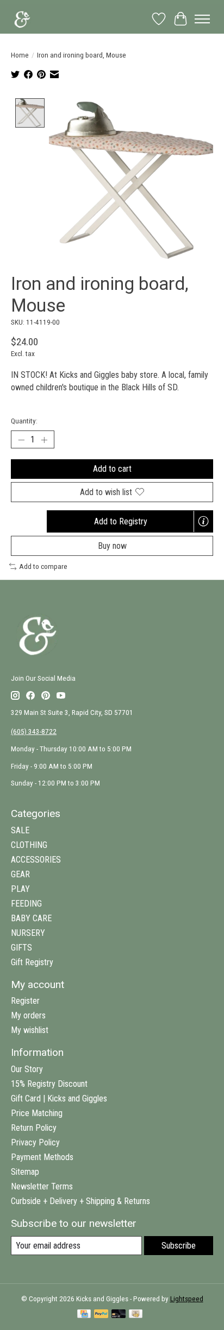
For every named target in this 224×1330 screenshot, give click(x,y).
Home (20, 55)
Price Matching (37, 1113)
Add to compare (43, 566)
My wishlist (29, 1030)
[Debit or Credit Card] (118, 1314)
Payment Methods (42, 1157)
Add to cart (112, 469)
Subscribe (178, 1245)
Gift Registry (32, 962)
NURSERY (28, 933)
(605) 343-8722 (34, 731)
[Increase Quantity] (44, 440)
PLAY (20, 889)
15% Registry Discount (49, 1084)
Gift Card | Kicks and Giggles (59, 1098)
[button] (130, 521)
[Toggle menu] (202, 19)
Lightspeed (186, 1299)
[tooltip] (203, 521)
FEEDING (26, 903)
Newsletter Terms (42, 1186)
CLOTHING (29, 845)
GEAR (20, 874)
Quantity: (24, 421)
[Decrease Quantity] (21, 440)
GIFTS (21, 947)
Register (25, 1001)
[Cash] (135, 1314)
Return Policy (34, 1128)
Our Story (27, 1069)
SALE (20, 830)
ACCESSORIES (36, 859)
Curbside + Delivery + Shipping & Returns (80, 1201)
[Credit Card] (84, 1314)
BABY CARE (31, 918)
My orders (28, 1015)
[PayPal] (101, 1314)
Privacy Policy (35, 1142)
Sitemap (25, 1172)
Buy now (112, 546)
